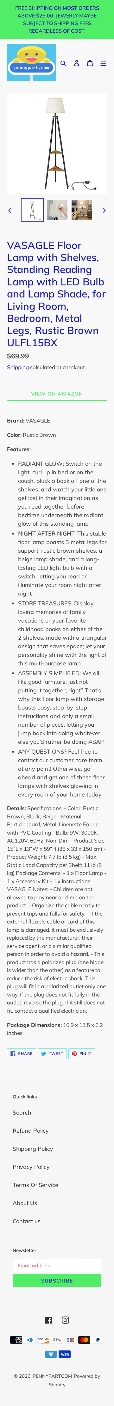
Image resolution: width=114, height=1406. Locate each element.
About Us (25, 1203)
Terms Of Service (35, 1185)
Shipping (18, 367)
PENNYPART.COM (52, 1376)
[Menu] (103, 62)
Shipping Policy (33, 1148)
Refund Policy (31, 1130)
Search (22, 1112)
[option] (32, 210)
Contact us (27, 1221)
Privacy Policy (31, 1166)
